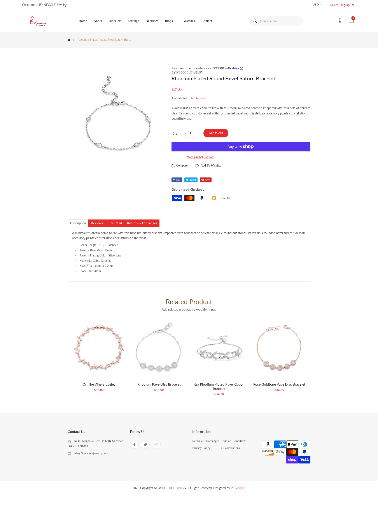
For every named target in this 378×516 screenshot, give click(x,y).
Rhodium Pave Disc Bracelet (159, 384)
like (178, 179)
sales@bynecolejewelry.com (91, 453)
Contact (206, 21)
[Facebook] (134, 444)
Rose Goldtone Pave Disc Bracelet (279, 384)
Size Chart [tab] (115, 223)
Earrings (133, 21)
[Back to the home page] (69, 39)
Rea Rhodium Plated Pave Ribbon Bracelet (219, 386)
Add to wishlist (210, 165)
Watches (189, 21)
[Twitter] (145, 444)
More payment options (200, 157)
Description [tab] (78, 223)
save (207, 179)
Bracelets (115, 21)
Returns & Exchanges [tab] (142, 223)
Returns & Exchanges (205, 441)
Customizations (230, 448)
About (98, 21)
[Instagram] (156, 444)
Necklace (152, 21)
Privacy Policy (201, 448)
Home (83, 21)
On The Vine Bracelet (98, 384)
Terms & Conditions (233, 441)
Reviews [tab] (97, 223)
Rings (169, 21)
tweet (193, 179)
